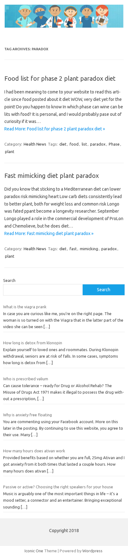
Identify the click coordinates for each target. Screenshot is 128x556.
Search (9, 280)
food (74, 144)
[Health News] (64, 26)
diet (62, 144)
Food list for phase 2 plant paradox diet (60, 78)
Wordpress (92, 551)
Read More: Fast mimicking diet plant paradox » (49, 233)
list (84, 144)
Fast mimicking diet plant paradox (51, 175)
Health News (35, 144)
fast (73, 248)
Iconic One (34, 551)
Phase (114, 144)
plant (9, 151)
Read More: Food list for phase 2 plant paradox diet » (54, 128)
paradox (98, 144)
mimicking (89, 248)
